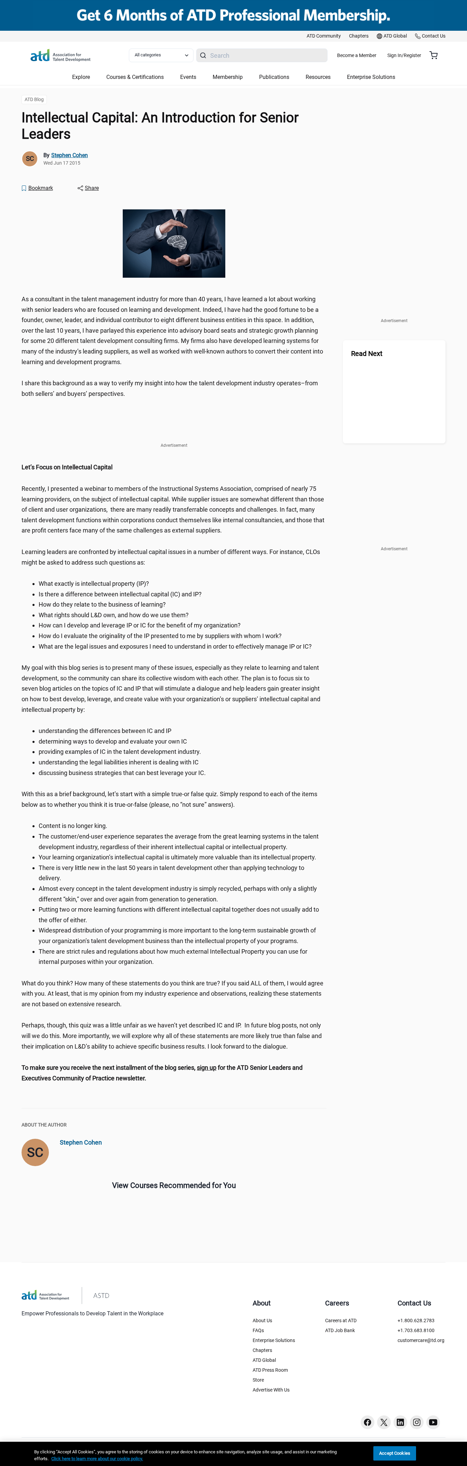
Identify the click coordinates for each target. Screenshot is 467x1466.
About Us (262, 1320)
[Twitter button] (384, 1422)
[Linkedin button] (400, 1422)
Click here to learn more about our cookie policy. (97, 1458)
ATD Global (264, 1360)
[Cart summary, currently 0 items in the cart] (436, 55)
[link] (324, 36)
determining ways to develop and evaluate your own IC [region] (113, 741)
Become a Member (356, 55)
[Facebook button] (367, 1422)
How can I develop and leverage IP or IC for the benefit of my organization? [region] (140, 625)
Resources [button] (318, 77)
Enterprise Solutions (274, 1340)
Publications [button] (274, 77)
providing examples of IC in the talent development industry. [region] (120, 751)
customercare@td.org (421, 1340)
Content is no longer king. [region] (73, 825)
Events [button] (188, 77)
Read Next (367, 353)
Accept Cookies (394, 1453)
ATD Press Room (270, 1370)
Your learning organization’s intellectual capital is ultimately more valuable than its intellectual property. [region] (177, 857)
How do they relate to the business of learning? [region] (102, 604)
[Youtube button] (433, 1422)
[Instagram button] (417, 1422)
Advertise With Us (271, 1390)
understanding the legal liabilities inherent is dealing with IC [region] (119, 762)
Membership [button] (228, 77)
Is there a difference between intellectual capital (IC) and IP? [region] (120, 594)
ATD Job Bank (340, 1330)
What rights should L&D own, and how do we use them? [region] (114, 615)
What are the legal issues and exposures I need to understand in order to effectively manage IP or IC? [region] (175, 646)
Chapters (262, 1350)
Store (258, 1380)
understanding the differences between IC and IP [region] (105, 730)
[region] (174, 467)
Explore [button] (81, 77)
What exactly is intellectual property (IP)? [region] (94, 583)
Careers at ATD (341, 1320)
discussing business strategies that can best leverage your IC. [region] (123, 772)
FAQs (258, 1330)
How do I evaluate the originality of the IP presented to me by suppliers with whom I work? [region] (160, 635)
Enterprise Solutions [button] (371, 77)
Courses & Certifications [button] (135, 77)
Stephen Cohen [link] (69, 155)
